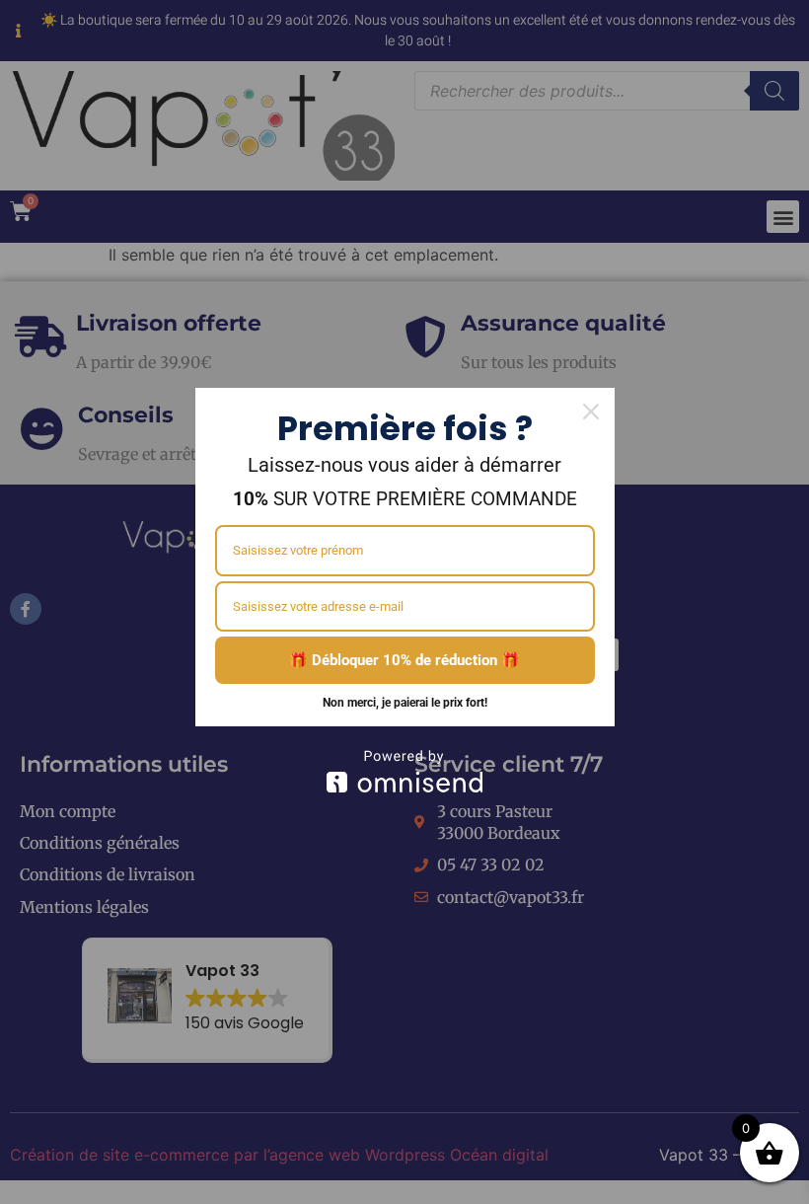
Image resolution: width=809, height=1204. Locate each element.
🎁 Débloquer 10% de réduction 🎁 (404, 660)
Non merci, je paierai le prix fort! (405, 703)
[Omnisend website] (405, 771)
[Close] (591, 411)
